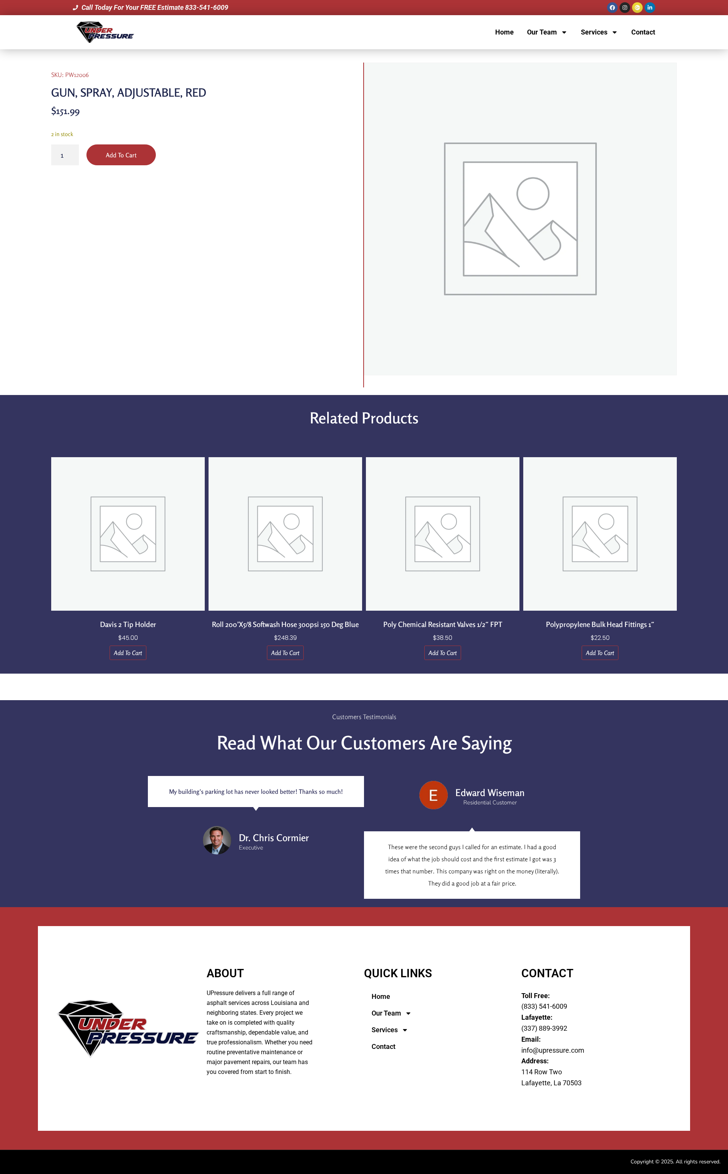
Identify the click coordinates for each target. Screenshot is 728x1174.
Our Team (542, 32)
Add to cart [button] (128, 653)
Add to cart (121, 155)
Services (594, 32)
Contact (643, 32)
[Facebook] (612, 7)
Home (504, 32)
